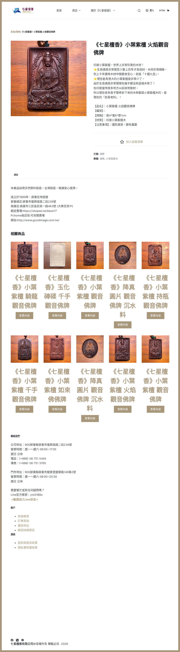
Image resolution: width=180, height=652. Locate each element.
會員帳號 (23, 516)
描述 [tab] (16, 174)
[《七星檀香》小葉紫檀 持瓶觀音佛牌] (155, 255)
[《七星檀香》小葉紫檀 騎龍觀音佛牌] (24, 255)
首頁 (59, 10)
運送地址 (23, 525)
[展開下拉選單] (79, 10)
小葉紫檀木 (112, 158)
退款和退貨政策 (27, 542)
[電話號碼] (17, 640)
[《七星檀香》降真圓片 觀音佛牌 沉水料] (122, 255)
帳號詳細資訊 (26, 530)
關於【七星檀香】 (101, 10)
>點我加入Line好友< (24, 499)
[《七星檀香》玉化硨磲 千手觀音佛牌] (57, 255)
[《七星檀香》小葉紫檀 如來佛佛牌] (57, 349)
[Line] (22, 640)
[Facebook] (12, 640)
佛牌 (102, 153)
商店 (75, 10)
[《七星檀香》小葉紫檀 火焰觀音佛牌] (122, 349)
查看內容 (24, 315)
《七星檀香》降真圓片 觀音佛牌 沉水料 (123, 296)
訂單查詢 (23, 521)
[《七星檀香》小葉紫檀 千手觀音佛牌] (24, 349)
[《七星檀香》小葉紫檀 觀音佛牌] (90, 255)
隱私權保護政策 (27, 547)
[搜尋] (139, 10)
